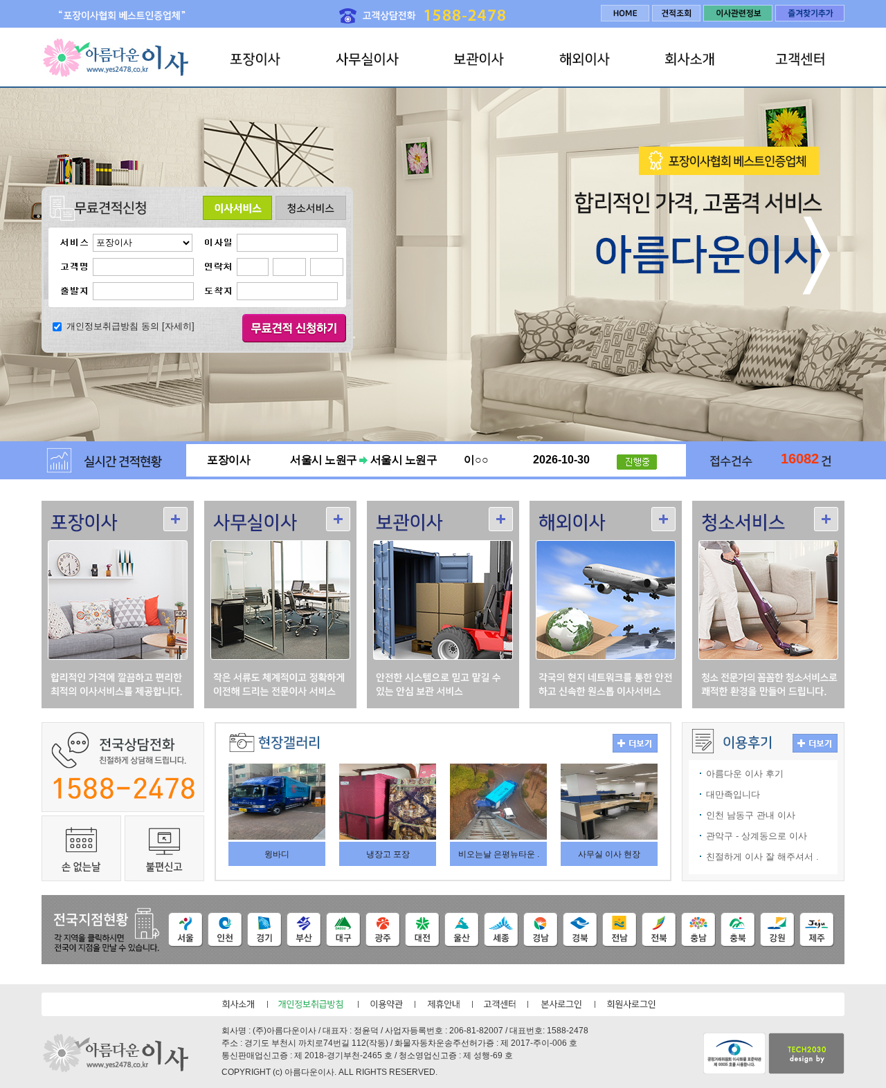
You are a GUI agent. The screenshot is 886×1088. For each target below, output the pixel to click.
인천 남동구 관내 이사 (750, 815)
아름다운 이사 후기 (745, 773)
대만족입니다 (733, 794)
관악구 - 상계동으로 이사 (756, 836)
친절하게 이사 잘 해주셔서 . (762, 856)
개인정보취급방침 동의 (112, 326)
